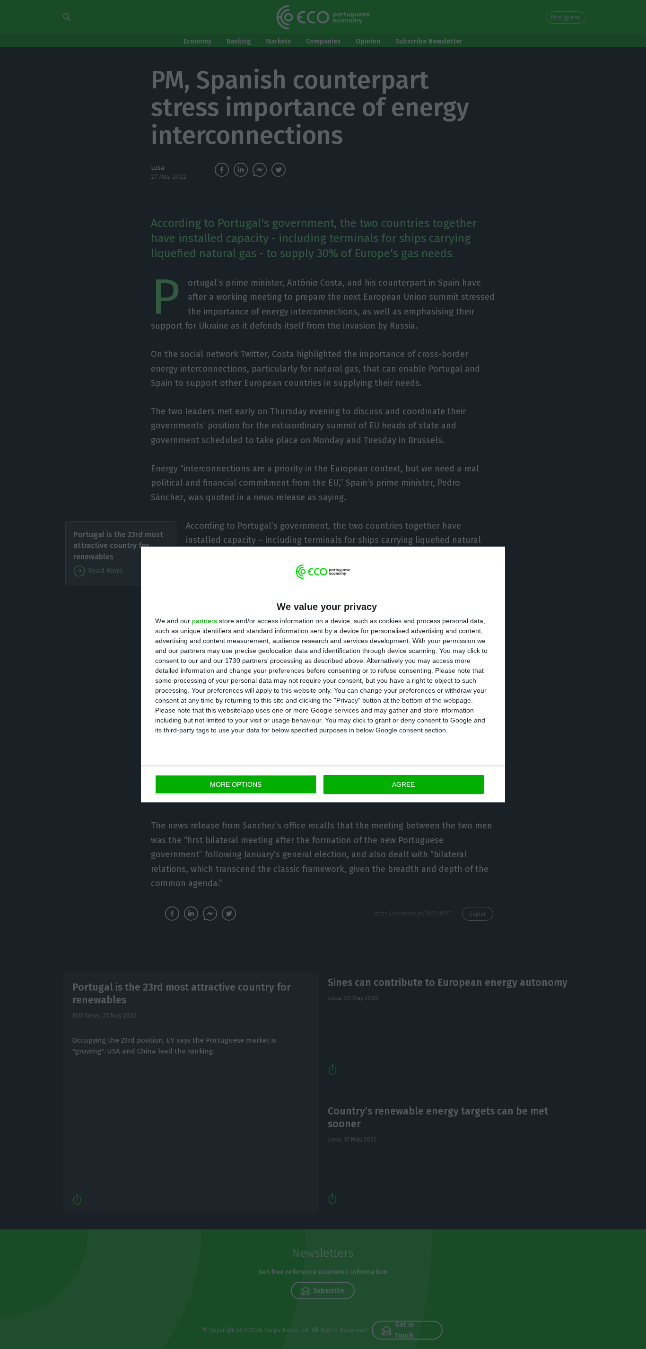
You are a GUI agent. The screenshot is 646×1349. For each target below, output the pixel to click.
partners (204, 621)
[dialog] (323, 674)
